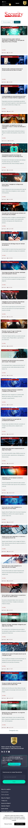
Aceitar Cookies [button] (19, 823)
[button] (4, 2)
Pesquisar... (17, 22)
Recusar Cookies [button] (8, 823)
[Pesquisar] (10, 4)
